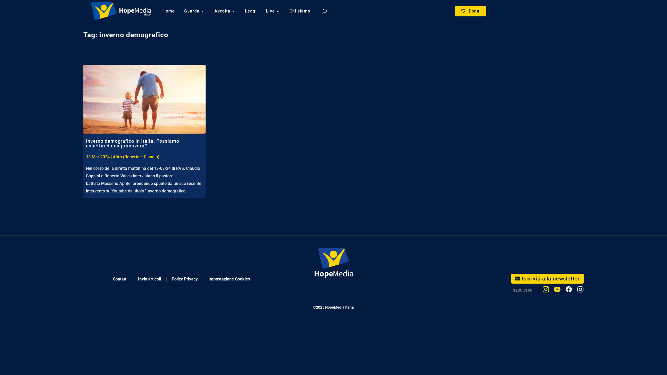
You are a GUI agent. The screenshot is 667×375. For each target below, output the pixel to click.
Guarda (192, 11)
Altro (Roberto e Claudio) (136, 156)
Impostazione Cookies (229, 279)
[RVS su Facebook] (569, 290)
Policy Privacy (185, 279)
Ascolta (222, 11)
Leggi (251, 11)
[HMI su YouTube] (557, 290)
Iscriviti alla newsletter (551, 279)
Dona (474, 11)
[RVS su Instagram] (580, 290)
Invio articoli (149, 279)
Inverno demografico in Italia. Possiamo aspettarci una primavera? (132, 143)
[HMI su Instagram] (546, 290)
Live (270, 11)
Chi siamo (299, 11)
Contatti (120, 279)
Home (169, 11)
